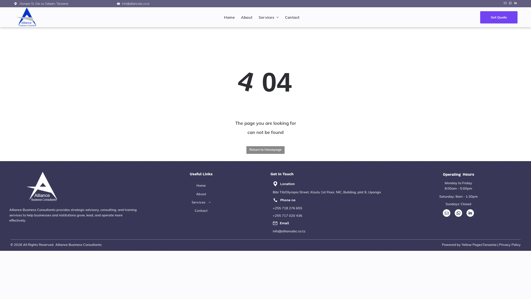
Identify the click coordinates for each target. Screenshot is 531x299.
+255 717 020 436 (287, 215)
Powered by (451, 245)
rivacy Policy (511, 245)
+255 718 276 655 (287, 208)
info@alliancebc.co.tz (289, 231)
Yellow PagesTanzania (479, 245)
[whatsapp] (510, 3)
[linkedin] (515, 3)
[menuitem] (229, 17)
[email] (505, 3)
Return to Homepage (265, 149)
